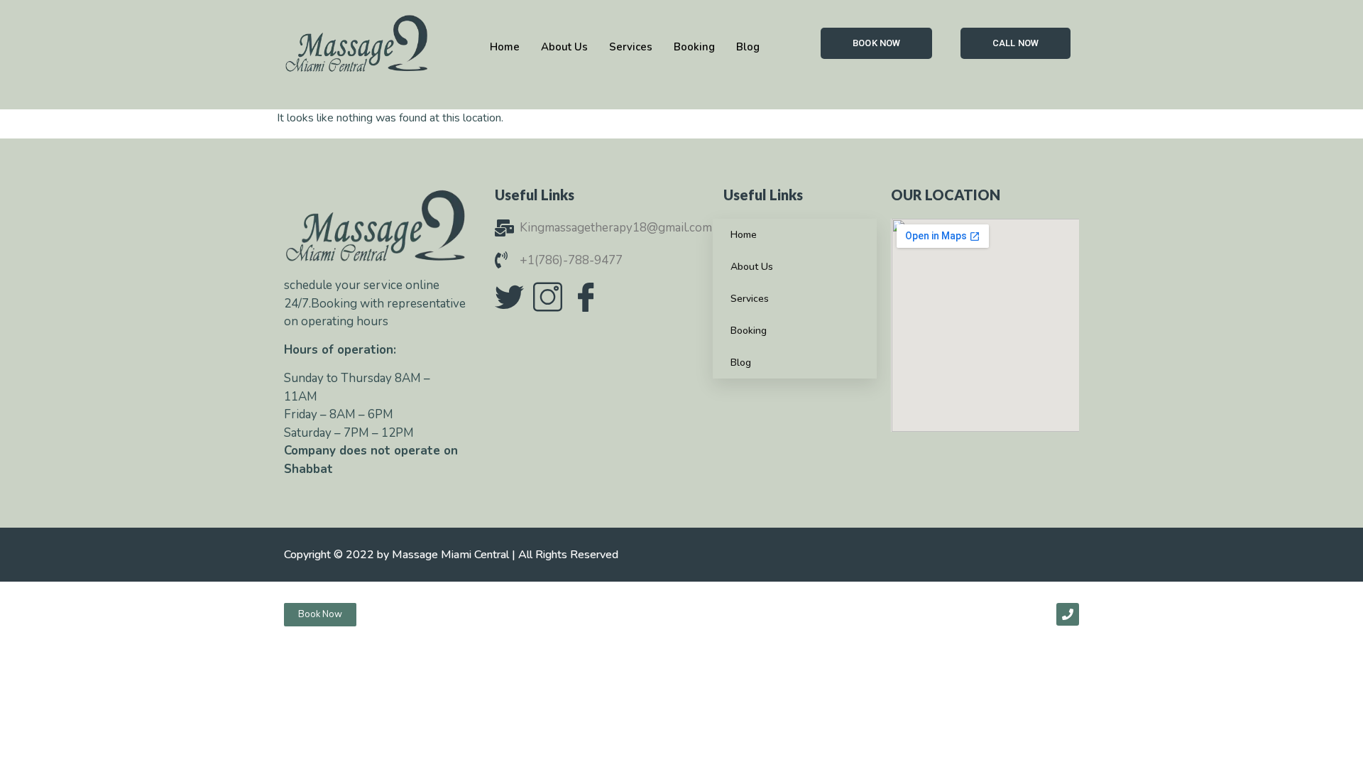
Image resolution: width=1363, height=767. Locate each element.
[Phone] (1067, 614)
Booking (748, 330)
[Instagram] (547, 297)
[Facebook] (585, 297)
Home (743, 234)
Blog (740, 362)
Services (749, 298)
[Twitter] (509, 297)
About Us (751, 266)
